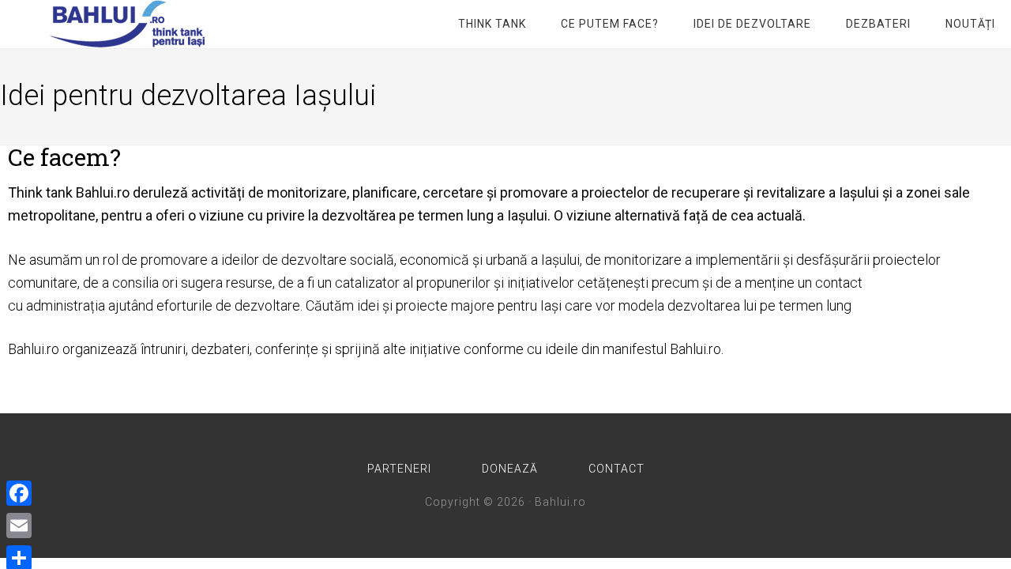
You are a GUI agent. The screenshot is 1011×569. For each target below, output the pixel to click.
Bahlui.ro (126, 23)
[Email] (19, 526)
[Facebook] (19, 493)
